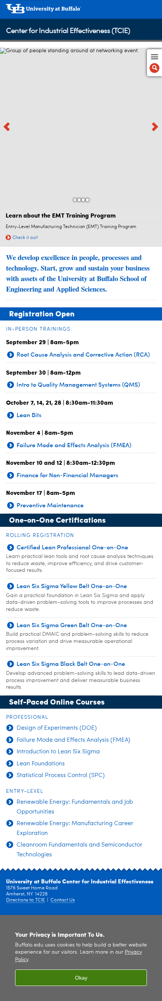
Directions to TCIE (25, 900)
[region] (81, 958)
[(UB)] (81, 11)
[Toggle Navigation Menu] (154, 62)
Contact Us (62, 900)
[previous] (7, 126)
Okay (81, 978)
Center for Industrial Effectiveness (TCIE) (68, 30)
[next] (154, 126)
